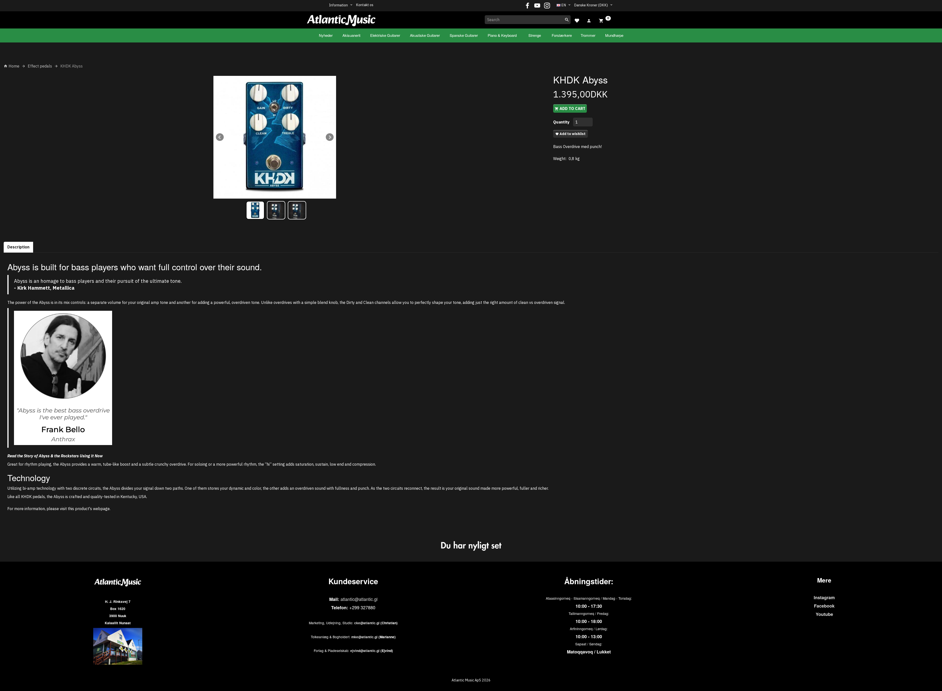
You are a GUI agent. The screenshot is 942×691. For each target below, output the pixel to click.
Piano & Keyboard (502, 35)
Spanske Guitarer (464, 35)
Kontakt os (364, 4)
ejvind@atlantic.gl (364, 650)
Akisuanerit (351, 35)
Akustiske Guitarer (425, 35)
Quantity (562, 122)
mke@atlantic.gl (364, 637)
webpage (101, 508)
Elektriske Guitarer (385, 35)
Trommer (588, 35)
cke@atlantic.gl (366, 623)
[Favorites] (577, 20)
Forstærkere (562, 35)
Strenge (534, 35)
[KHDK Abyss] (274, 137)
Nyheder (326, 35)
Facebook (824, 606)
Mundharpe (614, 35)
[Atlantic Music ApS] (341, 19)
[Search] (566, 19)
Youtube (824, 614)
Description (18, 246)
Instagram (824, 597)
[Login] (589, 20)
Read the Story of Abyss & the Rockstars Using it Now (55, 455)
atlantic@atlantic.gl (359, 599)
